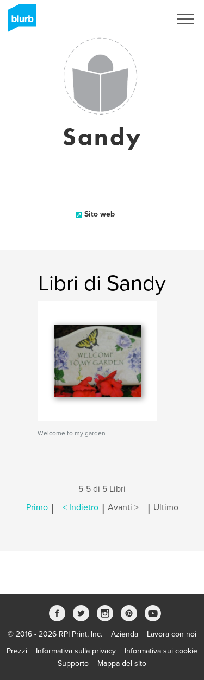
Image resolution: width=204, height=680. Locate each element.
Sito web (99, 214)
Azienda (124, 634)
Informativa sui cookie (161, 651)
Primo (37, 507)
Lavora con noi (171, 634)
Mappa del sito (121, 663)
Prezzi (17, 651)
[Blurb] (19, 21)
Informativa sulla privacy (76, 651)
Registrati (140, 19)
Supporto (73, 663)
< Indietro (80, 507)
